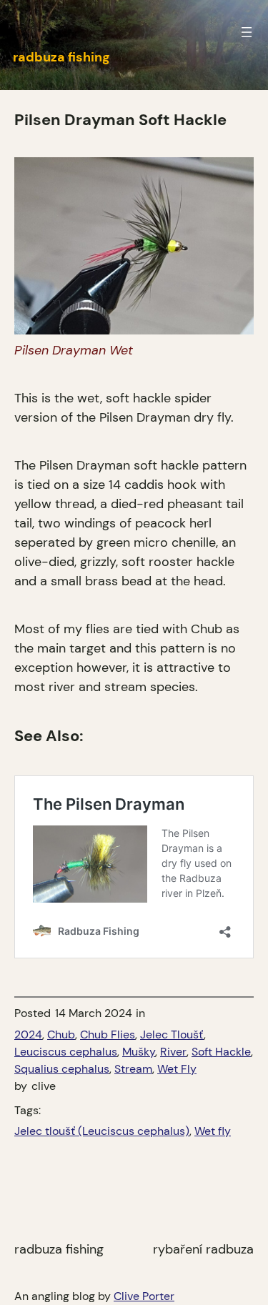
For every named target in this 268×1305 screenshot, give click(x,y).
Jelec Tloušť (172, 1034)
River (173, 1051)
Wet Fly (177, 1068)
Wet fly (212, 1130)
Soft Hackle (221, 1051)
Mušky (138, 1051)
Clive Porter (144, 1296)
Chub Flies (107, 1034)
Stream (133, 1068)
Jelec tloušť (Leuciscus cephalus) (101, 1130)
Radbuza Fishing (59, 1249)
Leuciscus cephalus (65, 1051)
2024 (28, 1034)
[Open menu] (246, 32)
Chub (61, 1034)
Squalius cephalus (61, 1068)
